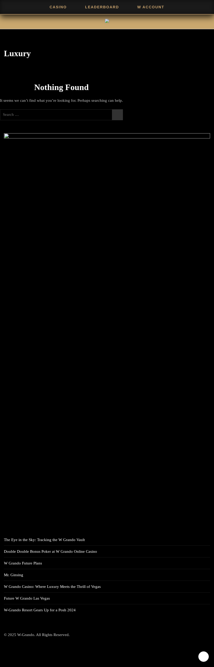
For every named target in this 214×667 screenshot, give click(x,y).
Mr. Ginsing (13, 575)
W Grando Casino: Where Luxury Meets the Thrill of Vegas (52, 587)
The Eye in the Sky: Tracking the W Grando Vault (44, 540)
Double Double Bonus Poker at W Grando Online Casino (50, 551)
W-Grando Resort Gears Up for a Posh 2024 (40, 610)
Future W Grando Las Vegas (27, 598)
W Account (150, 7)
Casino (58, 7)
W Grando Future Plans (23, 563)
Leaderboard (102, 7)
